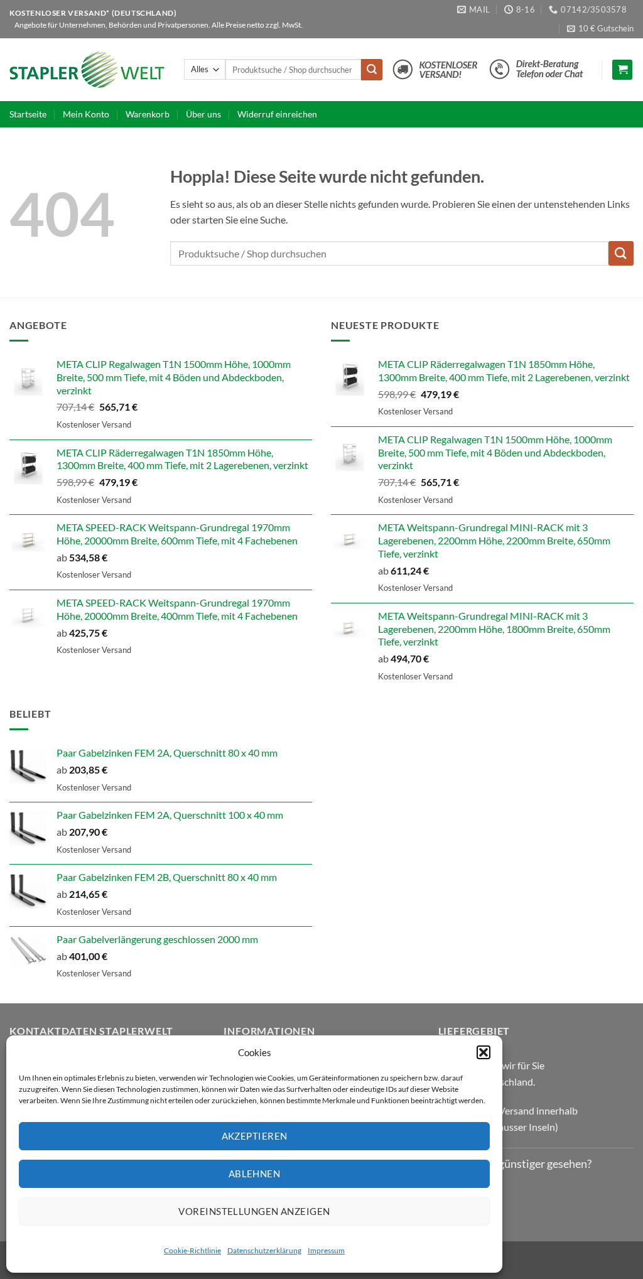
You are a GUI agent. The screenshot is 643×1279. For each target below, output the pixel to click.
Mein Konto (86, 114)
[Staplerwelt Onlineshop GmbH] (87, 70)
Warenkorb (148, 114)
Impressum (326, 1250)
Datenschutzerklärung (264, 1250)
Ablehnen (255, 1173)
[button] (483, 1052)
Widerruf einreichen (277, 114)
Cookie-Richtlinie (192, 1250)
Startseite (27, 114)
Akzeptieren (255, 1135)
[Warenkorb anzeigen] (622, 70)
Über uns (203, 114)
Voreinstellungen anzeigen (254, 1211)
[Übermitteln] (371, 69)
